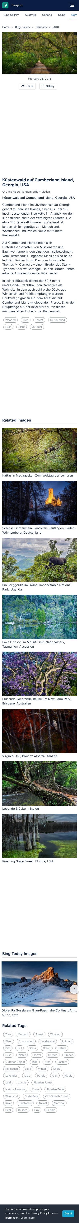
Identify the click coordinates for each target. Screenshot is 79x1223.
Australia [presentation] (30, 14)
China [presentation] (61, 14)
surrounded (57, 320)
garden (52, 1055)
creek (36, 1089)
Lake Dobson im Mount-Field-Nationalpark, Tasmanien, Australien (33, 644)
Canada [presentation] (47, 14)
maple (68, 1075)
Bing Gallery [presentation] (11, 14)
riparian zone (55, 1089)
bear (8, 1110)
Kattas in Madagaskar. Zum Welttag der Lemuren (37, 475)
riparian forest (43, 1082)
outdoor (37, 326)
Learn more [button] (28, 1217)
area (47, 1061)
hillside (50, 1110)
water (22, 1055)
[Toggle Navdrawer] (72, 5)
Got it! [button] (68, 1213)
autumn (66, 1041)
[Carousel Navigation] (39, 992)
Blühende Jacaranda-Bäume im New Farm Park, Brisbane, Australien (36, 701)
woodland (11, 1096)
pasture (62, 1061)
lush (8, 326)
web (35, 1061)
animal (43, 1103)
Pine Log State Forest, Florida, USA (27, 861)
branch (68, 1055)
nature (62, 1048)
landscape (48, 1041)
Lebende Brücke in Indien (20, 808)
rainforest (25, 1103)
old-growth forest (56, 1096)
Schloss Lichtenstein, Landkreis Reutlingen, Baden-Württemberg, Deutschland (39, 530)
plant (21, 326)
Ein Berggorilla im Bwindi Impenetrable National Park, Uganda (36, 587)
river (8, 1103)
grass (32, 1048)
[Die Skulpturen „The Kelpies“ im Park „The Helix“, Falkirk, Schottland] (73, 53)
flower (37, 1055)
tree (25, 320)
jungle (22, 1082)
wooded (10, 320)
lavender (11, 1075)
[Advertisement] (39, 135)
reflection (11, 1068)
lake (28, 1068)
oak (55, 1075)
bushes (22, 1110)
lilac (27, 1075)
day (36, 1110)
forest (39, 320)
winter (42, 1068)
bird (7, 1048)
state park (31, 1096)
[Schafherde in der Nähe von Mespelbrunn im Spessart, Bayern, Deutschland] (5, 53)
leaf (8, 1082)
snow (56, 1068)
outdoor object (15, 1061)
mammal (59, 1103)
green (46, 1048)
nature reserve (15, 1089)
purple (41, 1075)
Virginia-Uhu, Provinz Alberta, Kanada (29, 756)
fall (19, 1048)
